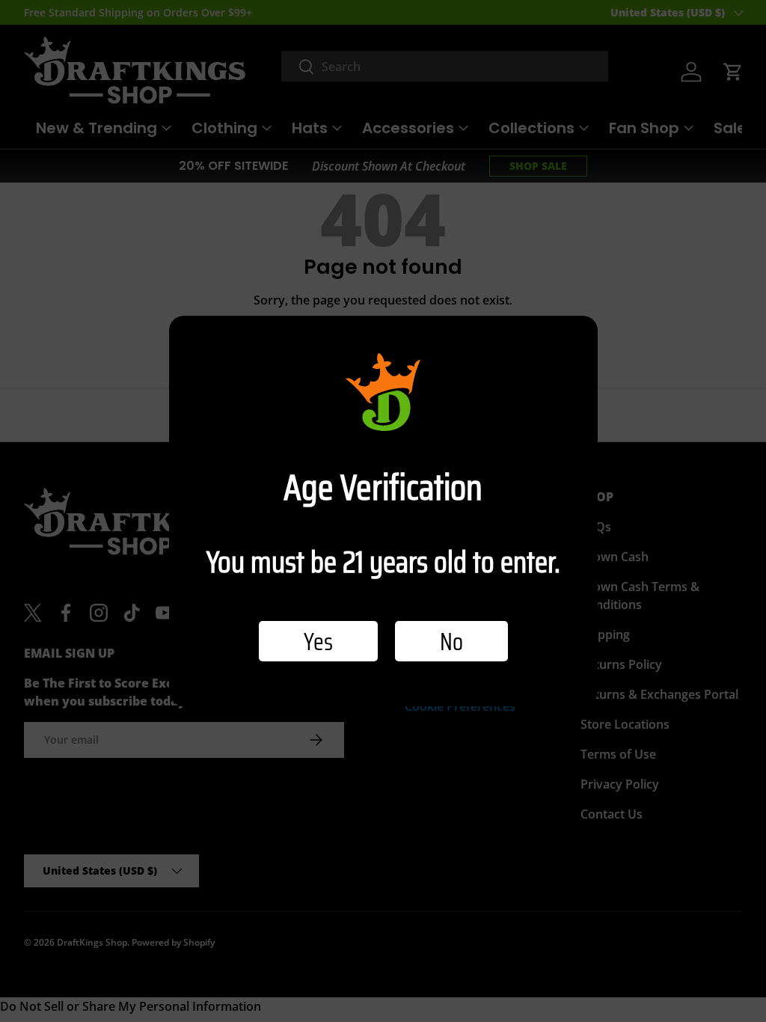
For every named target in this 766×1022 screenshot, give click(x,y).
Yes (318, 641)
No (451, 641)
